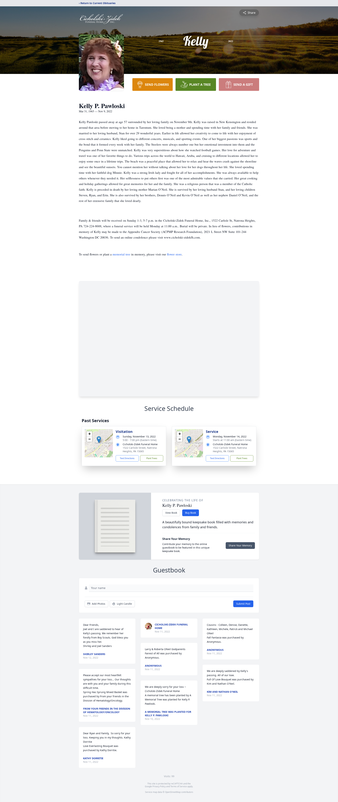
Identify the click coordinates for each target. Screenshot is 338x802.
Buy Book (190, 512)
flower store (174, 254)
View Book (171, 512)
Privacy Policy (159, 786)
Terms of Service (178, 786)
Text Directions (127, 458)
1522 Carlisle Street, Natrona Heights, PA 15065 (140, 449)
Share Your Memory (240, 545)
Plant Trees (151, 458)
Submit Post (243, 603)
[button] (99, 439)
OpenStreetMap (173, 792)
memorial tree (121, 254)
